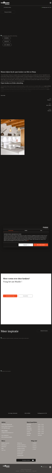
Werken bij (19, 443)
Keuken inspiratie (5, 443)
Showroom (4, 446)
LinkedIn (34, 449)
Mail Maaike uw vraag (10, 295)
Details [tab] (26, 230)
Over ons (3, 450)
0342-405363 (25, 295)
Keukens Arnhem (21, 448)
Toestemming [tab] (10, 230)
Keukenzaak (20, 453)
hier (28, 240)
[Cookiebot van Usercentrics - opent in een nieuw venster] (43, 227)
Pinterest (34, 445)
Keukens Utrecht (21, 450)
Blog (2, 448)
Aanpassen (25, 244)
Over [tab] (41, 230)
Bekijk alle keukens (44, 330)
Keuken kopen (20, 452)
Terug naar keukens (7, 12)
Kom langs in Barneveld (12, 413)
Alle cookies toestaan (41, 244)
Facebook (35, 447)
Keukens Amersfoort (21, 446)
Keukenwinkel (20, 455)
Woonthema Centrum (26, 460)
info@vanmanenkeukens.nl (7, 432)
